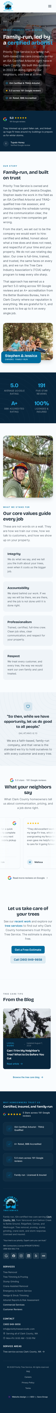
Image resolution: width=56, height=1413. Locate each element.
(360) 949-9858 (12, 1324)
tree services (14, 929)
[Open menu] (50, 6)
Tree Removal (10, 1272)
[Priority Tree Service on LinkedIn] (29, 1256)
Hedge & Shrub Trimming (16, 1295)
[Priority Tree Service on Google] (6, 1256)
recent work (22, 925)
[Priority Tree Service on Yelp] (36, 1256)
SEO (32, 1397)
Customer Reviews (12, 1309)
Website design (19, 1397)
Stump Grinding (11, 1281)
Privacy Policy (28, 1382)
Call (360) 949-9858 (28, 963)
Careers (28, 1377)
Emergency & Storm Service (17, 1290)
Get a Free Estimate (28, 953)
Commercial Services (14, 1304)
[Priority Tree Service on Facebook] (14, 1256)
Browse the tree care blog (26, 1077)
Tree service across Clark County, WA (22, 1351)
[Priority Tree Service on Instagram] (21, 1256)
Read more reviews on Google (29, 881)
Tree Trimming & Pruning (15, 1276)
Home (6, 21)
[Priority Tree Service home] (8, 6)
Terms (28, 1388)
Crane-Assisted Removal (15, 1286)
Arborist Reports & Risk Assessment (21, 1300)
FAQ (28, 1371)
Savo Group (42, 1397)
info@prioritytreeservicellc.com (19, 1329)
